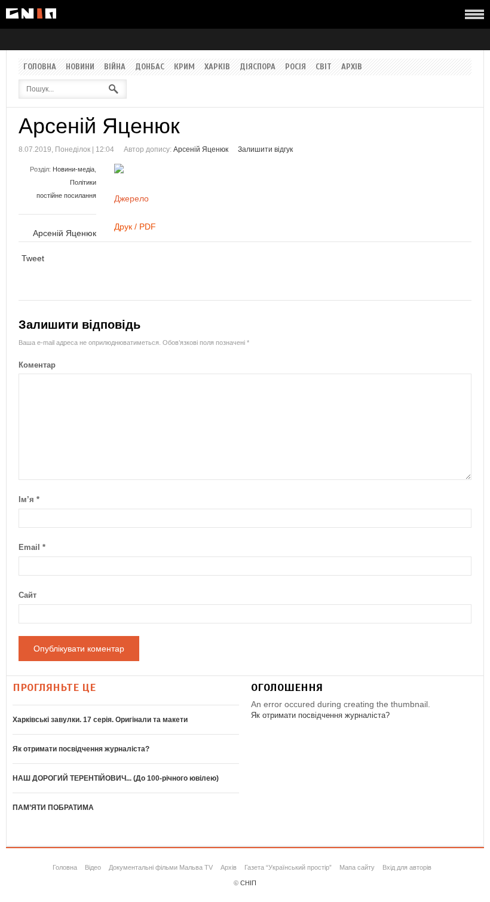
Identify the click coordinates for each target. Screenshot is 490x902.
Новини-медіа (73, 169)
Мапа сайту (357, 867)
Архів (351, 67)
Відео (93, 867)
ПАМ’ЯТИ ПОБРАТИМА (53, 807)
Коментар (37, 364)
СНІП (248, 882)
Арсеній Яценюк (200, 149)
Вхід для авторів (406, 867)
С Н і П (31, 13)
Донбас (149, 67)
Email (32, 547)
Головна (39, 67)
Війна (114, 67)
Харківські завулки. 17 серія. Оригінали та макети (100, 720)
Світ (324, 67)
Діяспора (257, 67)
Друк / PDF (135, 226)
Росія (295, 67)
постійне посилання (66, 195)
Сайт (27, 595)
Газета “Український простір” (288, 867)
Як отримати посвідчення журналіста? (81, 749)
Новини (80, 67)
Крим (184, 67)
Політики (83, 182)
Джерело (131, 198)
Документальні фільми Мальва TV (161, 867)
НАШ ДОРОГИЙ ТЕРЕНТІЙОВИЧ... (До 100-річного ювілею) (116, 778)
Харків (217, 67)
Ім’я (29, 499)
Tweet (33, 258)
